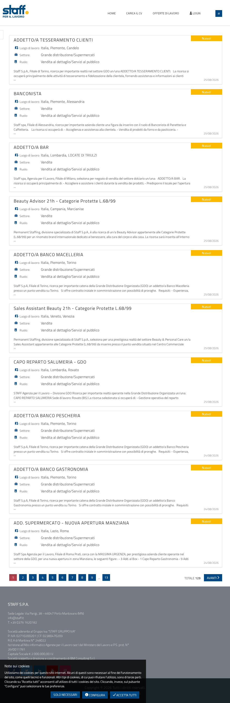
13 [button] (106, 577)
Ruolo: (24, 62)
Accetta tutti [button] (126, 695)
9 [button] (92, 577)
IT (219, 13)
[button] (213, 577)
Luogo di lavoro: (30, 48)
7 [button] (72, 577)
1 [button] (13, 577)
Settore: (25, 55)
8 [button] (82, 577)
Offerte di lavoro (166, 13)
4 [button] (43, 577)
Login (196, 13)
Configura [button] (96, 695)
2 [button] (23, 577)
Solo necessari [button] (65, 694)
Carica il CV (134, 13)
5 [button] (52, 577)
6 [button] (62, 577)
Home (112, 13)
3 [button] (33, 577)
